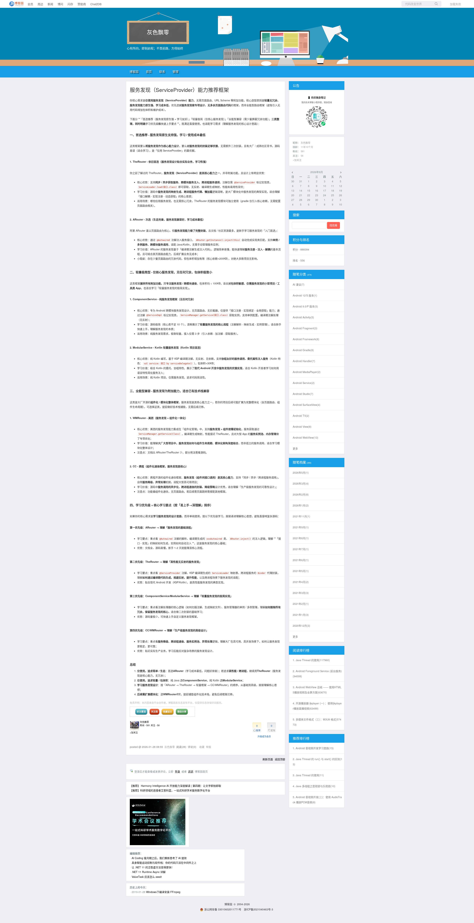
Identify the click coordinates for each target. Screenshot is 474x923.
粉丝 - (145, 725)
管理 (175, 71)
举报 (208, 747)
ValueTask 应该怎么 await (147, 877)
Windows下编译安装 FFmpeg (163, 892)
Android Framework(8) (306, 339)
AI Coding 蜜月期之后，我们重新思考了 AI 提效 (159, 858)
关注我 (154, 711)
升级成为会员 (264, 736)
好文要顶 (141, 711)
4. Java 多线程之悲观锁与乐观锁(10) (314, 786)
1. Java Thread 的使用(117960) (311, 660)
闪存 (70, 4)
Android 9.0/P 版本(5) (305, 306)
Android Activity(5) (303, 317)
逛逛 (190, 771)
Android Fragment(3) (305, 328)
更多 (295, 448)
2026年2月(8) (301, 494)
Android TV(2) (301, 415)
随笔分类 (299, 274)
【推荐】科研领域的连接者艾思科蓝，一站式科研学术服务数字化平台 (170, 790)
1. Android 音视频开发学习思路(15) (313, 748)
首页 (149, 71)
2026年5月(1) (301, 472)
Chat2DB (95, 4)
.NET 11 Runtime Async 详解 (149, 872)
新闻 (50, 4)
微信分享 (181, 711)
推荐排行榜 (301, 738)
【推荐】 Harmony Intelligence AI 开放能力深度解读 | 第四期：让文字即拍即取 (175, 786)
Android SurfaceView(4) (306, 405)
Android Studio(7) (303, 394)
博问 (60, 4)
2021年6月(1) (301, 560)
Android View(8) (302, 426)
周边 (40, 4)
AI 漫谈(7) (298, 284)
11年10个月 (307, 147)
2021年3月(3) (301, 593)
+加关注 (134, 732)
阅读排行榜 (301, 650)
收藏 (201, 747)
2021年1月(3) (301, 615)
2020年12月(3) (301, 625)
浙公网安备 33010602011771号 (222, 909)
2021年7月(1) (301, 549)
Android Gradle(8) (303, 350)
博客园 (134, 71)
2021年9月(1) (301, 527)
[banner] (14, 3)
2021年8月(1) (301, 538)
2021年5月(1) (301, 571)
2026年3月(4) (301, 483)
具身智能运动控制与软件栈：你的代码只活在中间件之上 (164, 862)
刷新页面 (268, 759)
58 (302, 155)
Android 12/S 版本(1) (305, 295)
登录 (177, 771)
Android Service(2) (304, 383)
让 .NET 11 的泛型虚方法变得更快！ (153, 867)
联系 (162, 71)
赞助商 (82, 4)
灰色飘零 (158, 32)
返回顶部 (280, 759)
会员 (30, 4)
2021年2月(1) (301, 604)
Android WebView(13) (305, 437)
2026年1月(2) (301, 505)
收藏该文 (167, 711)
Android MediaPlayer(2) (307, 372)
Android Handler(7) (304, 361)
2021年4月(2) (301, 582)
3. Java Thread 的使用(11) (308, 775)
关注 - (155, 725)
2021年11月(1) (301, 516)
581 (303, 151)
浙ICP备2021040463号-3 (258, 909)
